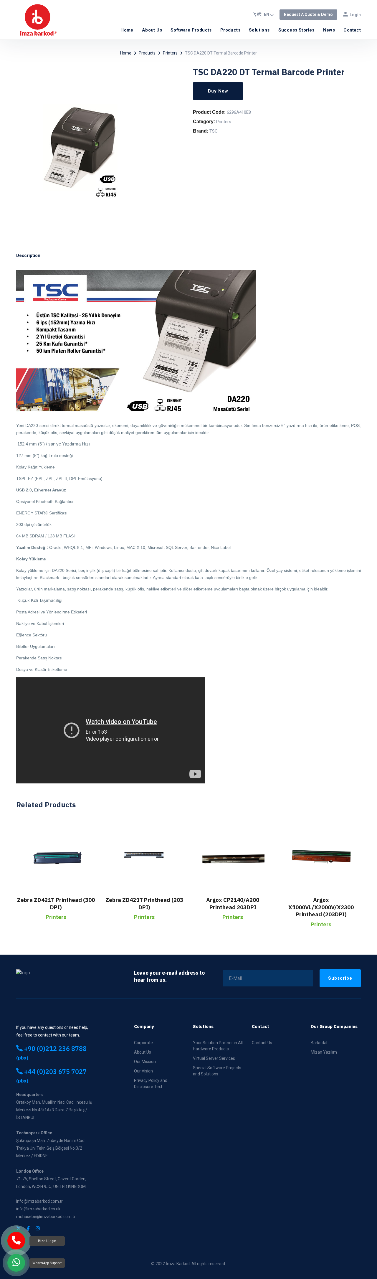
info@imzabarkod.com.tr (39, 1201)
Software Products (191, 30)
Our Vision (143, 1071)
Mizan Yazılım (324, 1052)
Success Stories (296, 30)
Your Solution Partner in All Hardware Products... (218, 1045)
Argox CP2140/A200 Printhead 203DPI (232, 903)
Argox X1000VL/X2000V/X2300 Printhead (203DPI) (321, 907)
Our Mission (145, 1061)
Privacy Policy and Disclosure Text (150, 1083)
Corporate (143, 1042)
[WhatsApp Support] (16, 1263)
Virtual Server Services (214, 1058)
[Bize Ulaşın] (16, 1241)
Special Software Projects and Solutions (217, 1070)
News (329, 30)
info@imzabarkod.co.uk (38, 1209)
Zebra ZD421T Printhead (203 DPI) (144, 903)
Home (126, 30)
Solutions (259, 30)
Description (28, 255)
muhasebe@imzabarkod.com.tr (45, 1216)
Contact (352, 30)
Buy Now (218, 91)
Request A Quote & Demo (308, 14)
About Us (152, 30)
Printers (170, 53)
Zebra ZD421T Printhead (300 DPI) (56, 903)
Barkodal (319, 1042)
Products (230, 30)
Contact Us (262, 1042)
